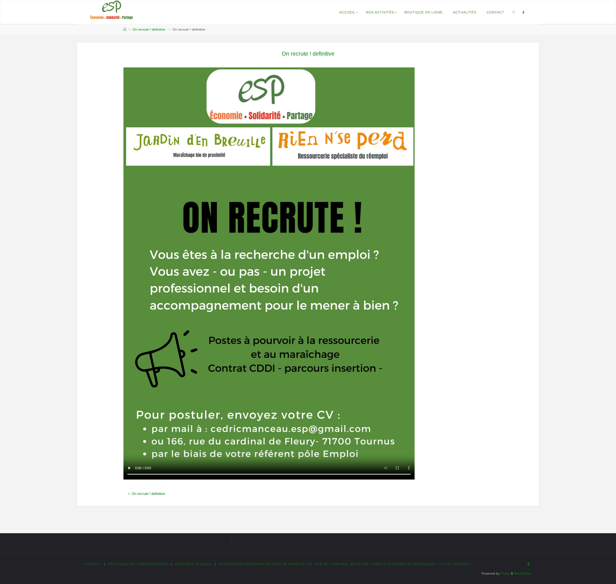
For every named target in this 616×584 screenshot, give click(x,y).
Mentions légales (193, 564)
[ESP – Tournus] (111, 9)
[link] (514, 12)
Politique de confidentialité (138, 564)
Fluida (505, 573)
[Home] (125, 29)
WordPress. (523, 573)
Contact (92, 564)
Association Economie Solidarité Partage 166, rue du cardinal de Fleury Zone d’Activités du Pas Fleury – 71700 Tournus (345, 564)
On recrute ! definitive (149, 29)
